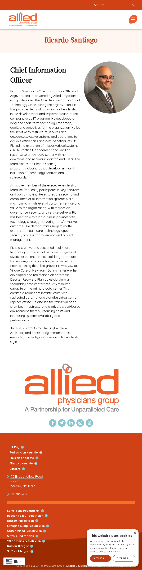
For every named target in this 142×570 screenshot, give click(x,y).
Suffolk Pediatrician (24, 536)
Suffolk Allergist (22, 551)
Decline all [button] (124, 558)
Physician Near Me (26, 458)
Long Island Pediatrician (27, 511)
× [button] (134, 533)
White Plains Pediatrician (28, 541)
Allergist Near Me (25, 463)
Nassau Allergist (22, 546)
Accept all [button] (100, 558)
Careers (19, 469)
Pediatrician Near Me (28, 453)
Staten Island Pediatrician (28, 531)
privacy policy (97, 551)
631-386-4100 (19, 494)
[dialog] (113, 548)
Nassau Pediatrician (24, 521)
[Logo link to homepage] (71, 414)
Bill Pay (18, 447)
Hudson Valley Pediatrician (29, 516)
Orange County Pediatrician (30, 526)
